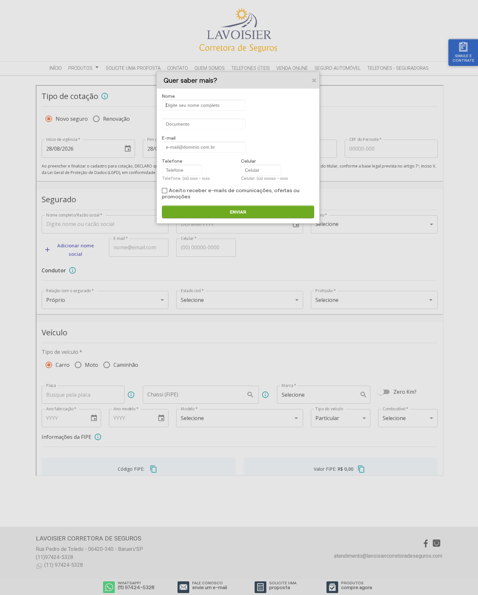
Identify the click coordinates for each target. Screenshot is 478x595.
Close (314, 80)
